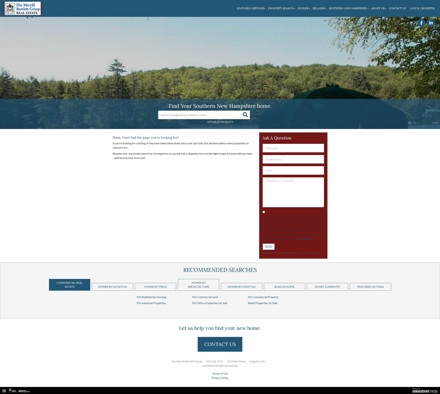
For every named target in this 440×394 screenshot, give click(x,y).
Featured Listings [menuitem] (250, 8)
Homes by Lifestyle (242, 286)
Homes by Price (155, 286)
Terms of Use (220, 373)
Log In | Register (422, 8)
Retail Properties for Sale (262, 303)
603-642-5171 (214, 361)
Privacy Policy (304, 238)
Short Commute (327, 286)
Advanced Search (219, 121)
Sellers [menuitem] (318, 8)
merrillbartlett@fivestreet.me (220, 365)
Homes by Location (112, 286)
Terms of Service (311, 253)
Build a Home (284, 286)
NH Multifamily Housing (151, 297)
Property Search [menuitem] (280, 8)
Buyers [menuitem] (303, 8)
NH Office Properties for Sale (209, 303)
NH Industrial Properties (151, 303)
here (165, 153)
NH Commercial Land (205, 297)
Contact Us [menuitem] (397, 8)
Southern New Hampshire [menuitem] (348, 8)
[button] (245, 115)
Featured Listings (370, 286)
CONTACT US (220, 344)
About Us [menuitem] (377, 8)
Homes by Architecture (198, 284)
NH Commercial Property (263, 297)
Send (268, 246)
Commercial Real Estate (70, 284)
